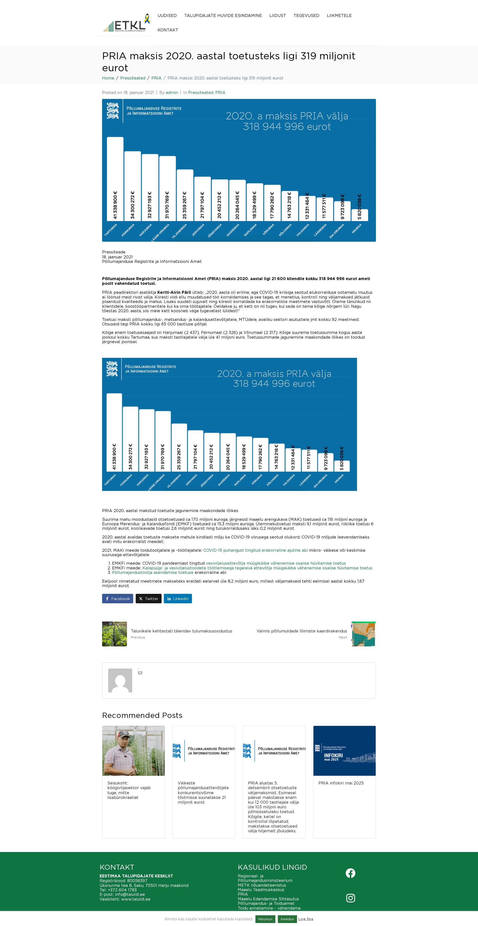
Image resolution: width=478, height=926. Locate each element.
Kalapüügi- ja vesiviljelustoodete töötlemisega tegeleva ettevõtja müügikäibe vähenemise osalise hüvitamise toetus (257, 568)
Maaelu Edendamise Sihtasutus (268, 899)
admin (172, 92)
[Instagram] (350, 898)
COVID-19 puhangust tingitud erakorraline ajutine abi (255, 550)
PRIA (220, 92)
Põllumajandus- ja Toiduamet (266, 903)
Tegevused (306, 15)
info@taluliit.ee (130, 894)
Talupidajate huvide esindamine (223, 15)
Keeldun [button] (287, 919)
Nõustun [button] (265, 919)
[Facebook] (350, 873)
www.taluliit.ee (135, 899)
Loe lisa (305, 919)
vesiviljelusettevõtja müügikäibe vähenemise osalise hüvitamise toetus (276, 563)
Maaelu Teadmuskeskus (261, 889)
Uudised (167, 15)
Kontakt (168, 30)
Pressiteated (200, 92)
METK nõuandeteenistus (262, 885)
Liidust (277, 15)
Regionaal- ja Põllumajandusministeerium (265, 878)
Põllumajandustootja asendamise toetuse (152, 572)
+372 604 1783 (122, 890)
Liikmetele (339, 15)
